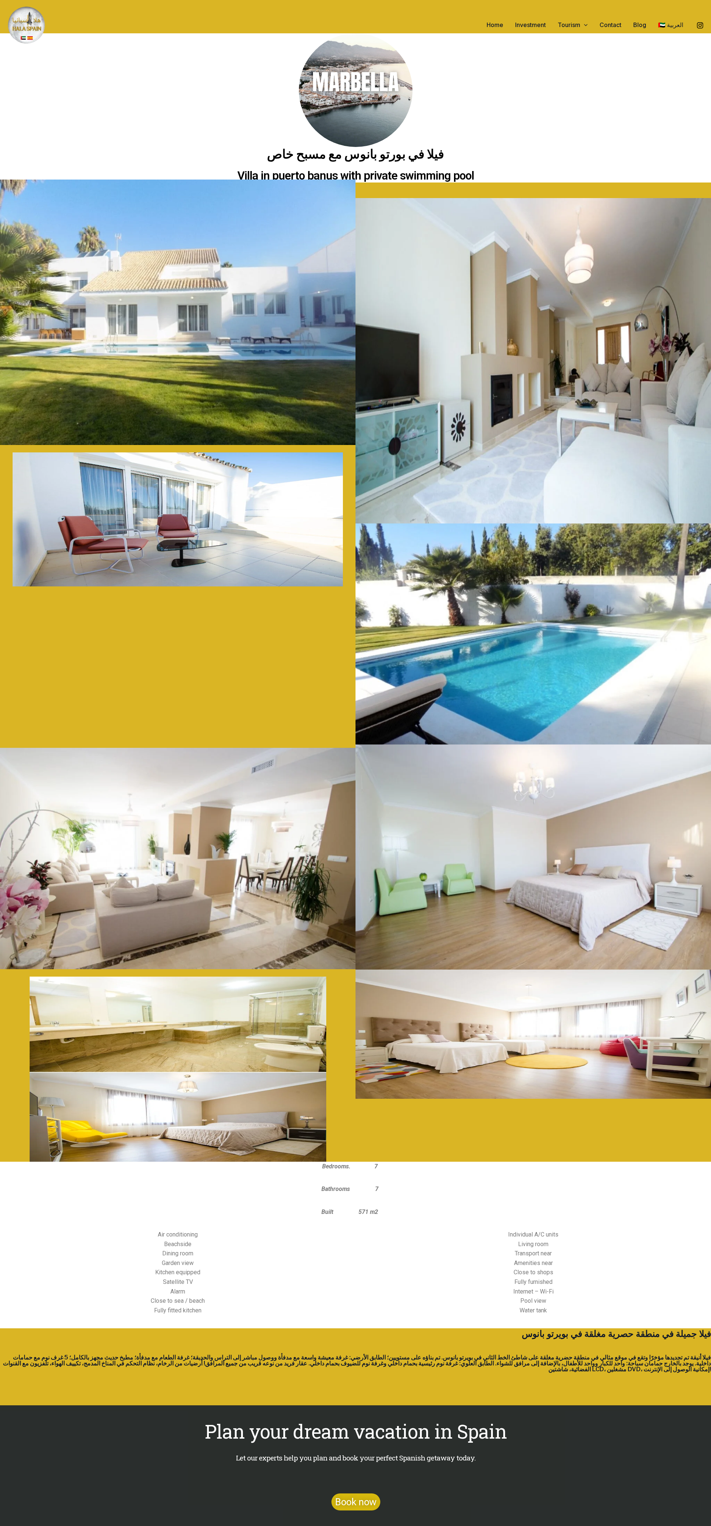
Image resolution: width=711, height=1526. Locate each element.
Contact (610, 25)
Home (495, 25)
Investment (530, 25)
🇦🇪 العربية (670, 25)
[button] (584, 25)
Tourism (569, 25)
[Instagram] (700, 25)
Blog (639, 25)
